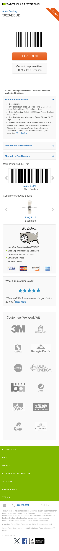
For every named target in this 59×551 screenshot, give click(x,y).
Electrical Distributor (16, 473)
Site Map (7, 481)
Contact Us (9, 449)
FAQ (4, 457)
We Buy (6, 465)
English (44, 505)
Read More (20, 302)
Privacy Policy (11, 489)
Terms (6, 497)
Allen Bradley (21, 133)
